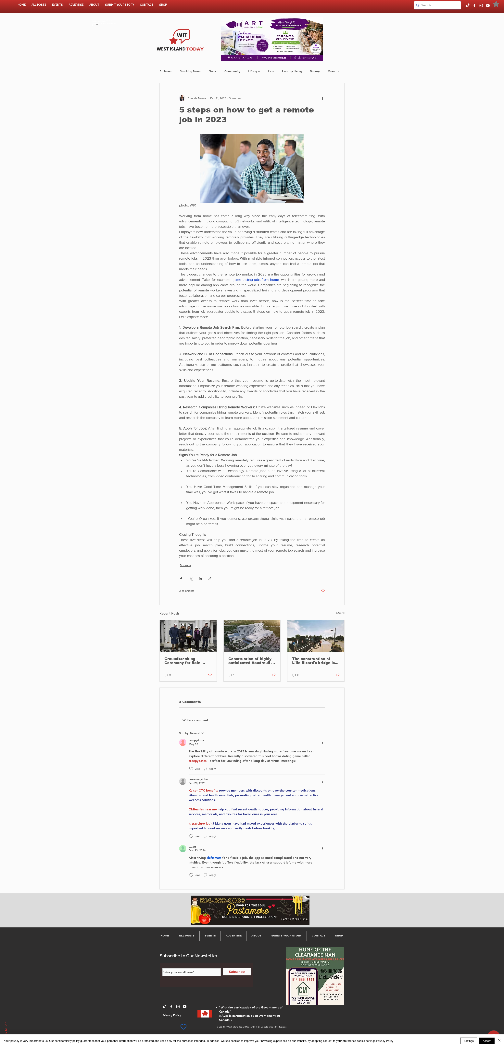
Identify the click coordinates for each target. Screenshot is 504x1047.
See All (340, 612)
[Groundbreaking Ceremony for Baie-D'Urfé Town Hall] (188, 636)
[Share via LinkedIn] (200, 579)
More (331, 71)
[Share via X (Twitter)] (191, 579)
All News (165, 71)
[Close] (499, 1041)
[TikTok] (468, 5)
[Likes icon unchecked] (191, 768)
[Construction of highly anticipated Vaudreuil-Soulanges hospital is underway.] (252, 636)
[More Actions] (322, 742)
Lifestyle (254, 71)
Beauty (315, 71)
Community (232, 71)
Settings (469, 1041)
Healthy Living (292, 71)
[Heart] (183, 1026)
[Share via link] (210, 579)
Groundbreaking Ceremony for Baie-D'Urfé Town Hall (182, 661)
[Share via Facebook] (181, 579)
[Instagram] (481, 5)
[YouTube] (488, 5)
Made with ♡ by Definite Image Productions (265, 1027)
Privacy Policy (384, 1041)
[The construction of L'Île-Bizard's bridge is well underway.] (315, 636)
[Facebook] (474, 5)
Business (185, 565)
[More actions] (322, 98)
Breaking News (190, 71)
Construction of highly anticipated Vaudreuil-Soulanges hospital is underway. (249, 661)
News (213, 71)
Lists (271, 71)
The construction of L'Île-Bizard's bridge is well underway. (313, 661)
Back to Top (6, 1030)
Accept (487, 1041)
